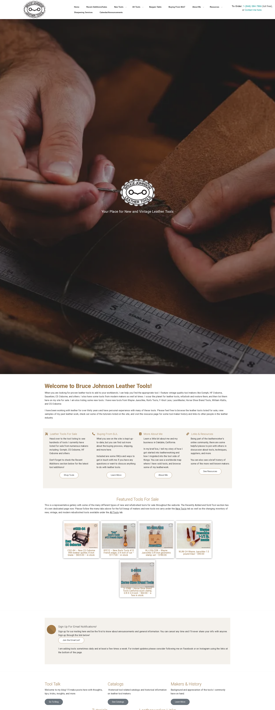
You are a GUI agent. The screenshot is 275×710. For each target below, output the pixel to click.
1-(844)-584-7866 (252, 6)
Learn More (180, 702)
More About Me (153, 434)
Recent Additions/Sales (96, 7)
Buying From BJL (107, 434)
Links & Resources (202, 434)
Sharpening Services (83, 12)
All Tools (136, 7)
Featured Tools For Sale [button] (137, 499)
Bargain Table (155, 7)
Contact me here (253, 10)
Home (76, 7)
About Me (196, 7)
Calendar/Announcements (111, 12)
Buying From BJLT (177, 7)
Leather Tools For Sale (63, 434)
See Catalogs (118, 702)
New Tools (118, 7)
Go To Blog (54, 702)
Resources (214, 7)
